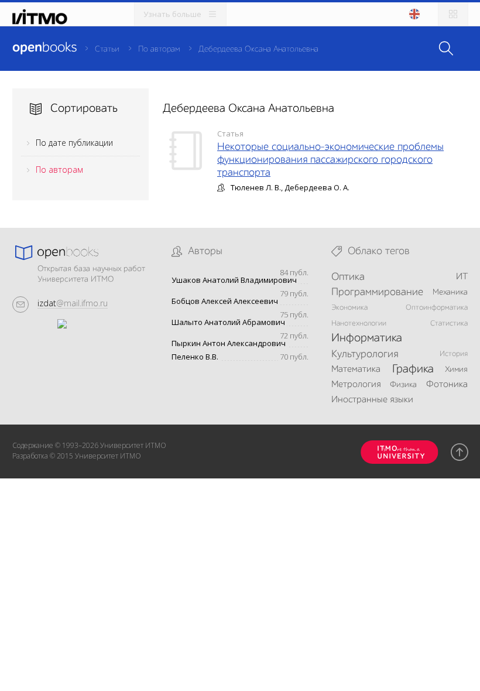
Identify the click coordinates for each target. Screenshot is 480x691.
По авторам (159, 49)
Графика (413, 369)
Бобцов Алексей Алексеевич (225, 301)
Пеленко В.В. (195, 357)
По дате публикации (74, 142)
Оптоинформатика (437, 308)
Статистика (449, 323)
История (454, 354)
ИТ (462, 277)
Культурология (364, 354)
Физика (403, 385)
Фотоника (447, 384)
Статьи (107, 49)
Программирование (377, 292)
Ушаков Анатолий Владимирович (234, 280)
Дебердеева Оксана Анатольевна (258, 49)
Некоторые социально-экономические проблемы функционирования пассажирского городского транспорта (330, 160)
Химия (456, 369)
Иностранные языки (372, 400)
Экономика (349, 308)
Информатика (366, 338)
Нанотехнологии (358, 323)
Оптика (348, 277)
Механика (450, 292)
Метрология (355, 384)
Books (44, 48)
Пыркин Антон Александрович (229, 343)
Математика (355, 369)
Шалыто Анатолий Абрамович (228, 322)
